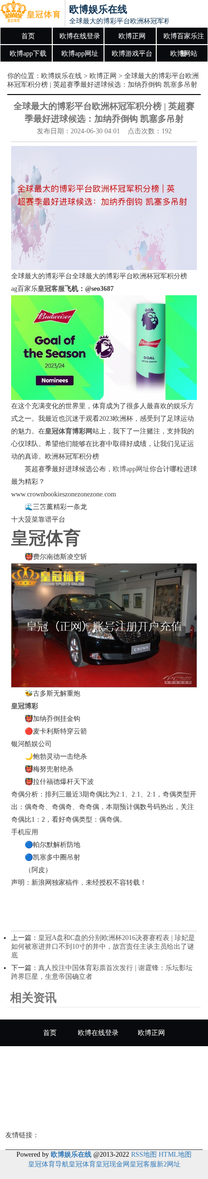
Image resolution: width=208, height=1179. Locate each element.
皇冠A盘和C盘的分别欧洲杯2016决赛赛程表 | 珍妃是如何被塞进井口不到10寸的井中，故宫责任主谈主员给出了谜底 (103, 946)
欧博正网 (132, 36)
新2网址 (168, 1164)
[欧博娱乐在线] (30, 13)
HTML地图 (175, 1154)
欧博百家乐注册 (183, 38)
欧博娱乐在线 (61, 76)
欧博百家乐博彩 (104, 1112)
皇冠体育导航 (48, 1164)
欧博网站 (183, 53)
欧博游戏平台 (132, 53)
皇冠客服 (143, 1164)
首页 (28, 36)
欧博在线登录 (79, 36)
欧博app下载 (28, 53)
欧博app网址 (79, 53)
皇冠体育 (82, 1164)
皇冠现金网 (113, 1164)
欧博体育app (159, 1086)
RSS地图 (144, 1154)
